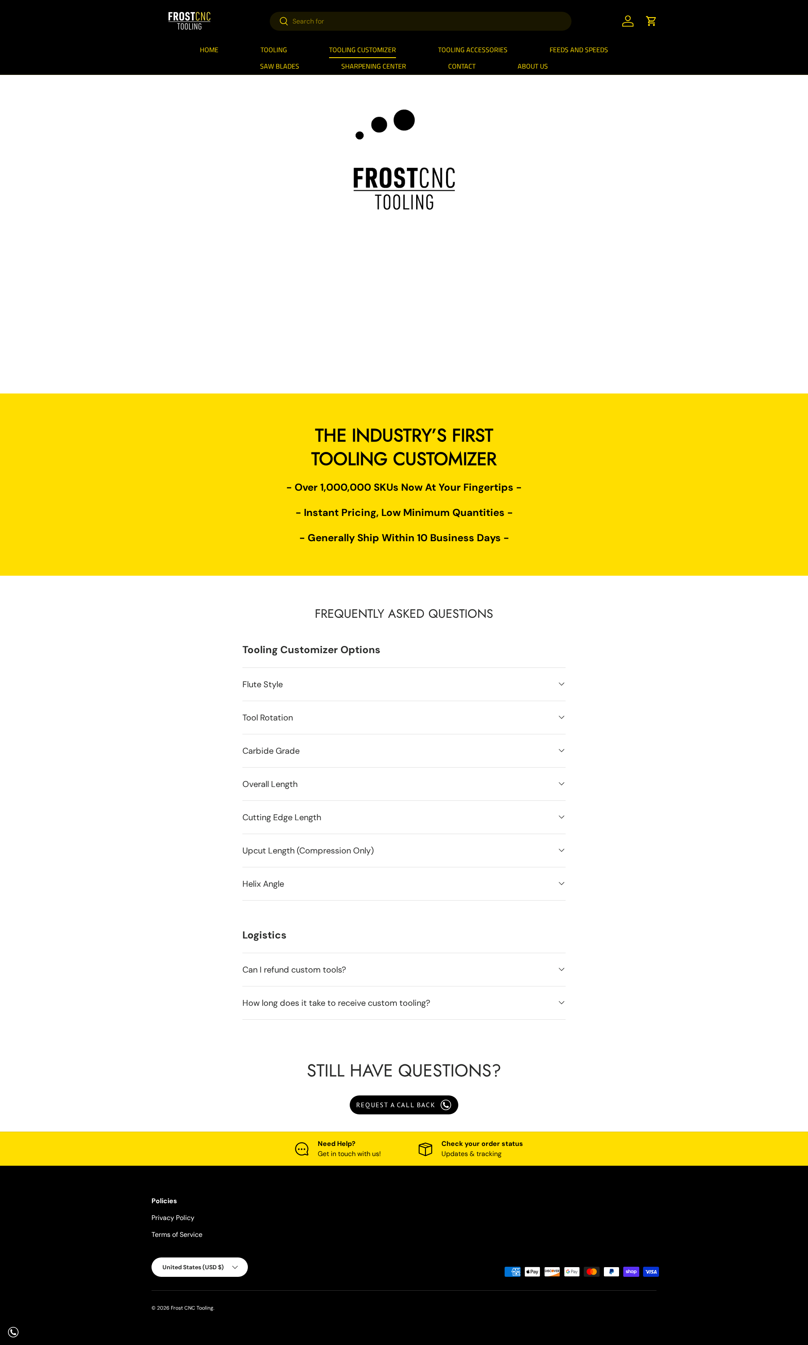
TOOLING (273, 50)
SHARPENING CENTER (373, 66)
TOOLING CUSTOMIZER (362, 50)
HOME (209, 50)
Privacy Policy (173, 1217)
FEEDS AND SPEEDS (579, 50)
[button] (651, 21)
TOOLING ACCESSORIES (473, 50)
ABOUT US (533, 66)
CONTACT (462, 66)
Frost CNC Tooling (192, 1308)
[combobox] (420, 21)
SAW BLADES (279, 66)
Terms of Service (177, 1234)
